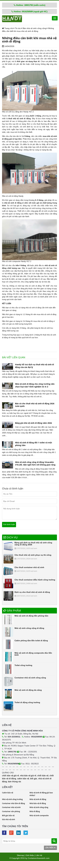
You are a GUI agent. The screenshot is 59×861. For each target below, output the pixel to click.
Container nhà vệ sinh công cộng (30, 678)
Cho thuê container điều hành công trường (35, 580)
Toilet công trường (23, 665)
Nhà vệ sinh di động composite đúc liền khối (33, 654)
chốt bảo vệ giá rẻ (10, 775)
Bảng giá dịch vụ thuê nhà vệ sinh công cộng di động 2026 (33, 543)
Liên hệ (39, 855)
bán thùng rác (14, 781)
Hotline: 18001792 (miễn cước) (30, 5)
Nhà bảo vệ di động (38, 803)
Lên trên (49, 847)
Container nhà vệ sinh (11, 807)
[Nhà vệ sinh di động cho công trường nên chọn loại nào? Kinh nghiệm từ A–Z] (7, 386)
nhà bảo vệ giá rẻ (28, 775)
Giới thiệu (30, 855)
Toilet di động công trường (27, 702)
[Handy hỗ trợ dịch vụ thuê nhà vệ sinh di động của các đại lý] (7, 366)
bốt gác (33, 778)
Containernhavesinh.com (39, 858)
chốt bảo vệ (42, 775)
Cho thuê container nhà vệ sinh (29, 567)
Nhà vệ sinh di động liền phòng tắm (31, 616)
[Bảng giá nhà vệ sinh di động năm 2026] (7, 425)
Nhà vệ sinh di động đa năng (28, 690)
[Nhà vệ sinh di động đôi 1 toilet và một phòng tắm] (7, 444)
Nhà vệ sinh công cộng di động (29, 628)
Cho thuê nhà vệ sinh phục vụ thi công (33, 555)
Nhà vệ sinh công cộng (39, 807)
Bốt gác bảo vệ (8, 815)
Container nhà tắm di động (13, 803)
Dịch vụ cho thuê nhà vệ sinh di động (32, 592)
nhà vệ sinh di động (33, 308)
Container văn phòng (11, 811)
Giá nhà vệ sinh (8, 819)
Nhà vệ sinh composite (39, 815)
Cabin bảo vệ (7, 792)
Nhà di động (35, 811)
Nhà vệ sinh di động (38, 799)
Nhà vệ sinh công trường (12, 799)
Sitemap (20, 855)
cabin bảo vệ (23, 778)
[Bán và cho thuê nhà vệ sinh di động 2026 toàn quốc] (7, 405)
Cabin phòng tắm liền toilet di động (31, 640)
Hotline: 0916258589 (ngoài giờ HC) (30, 11)
